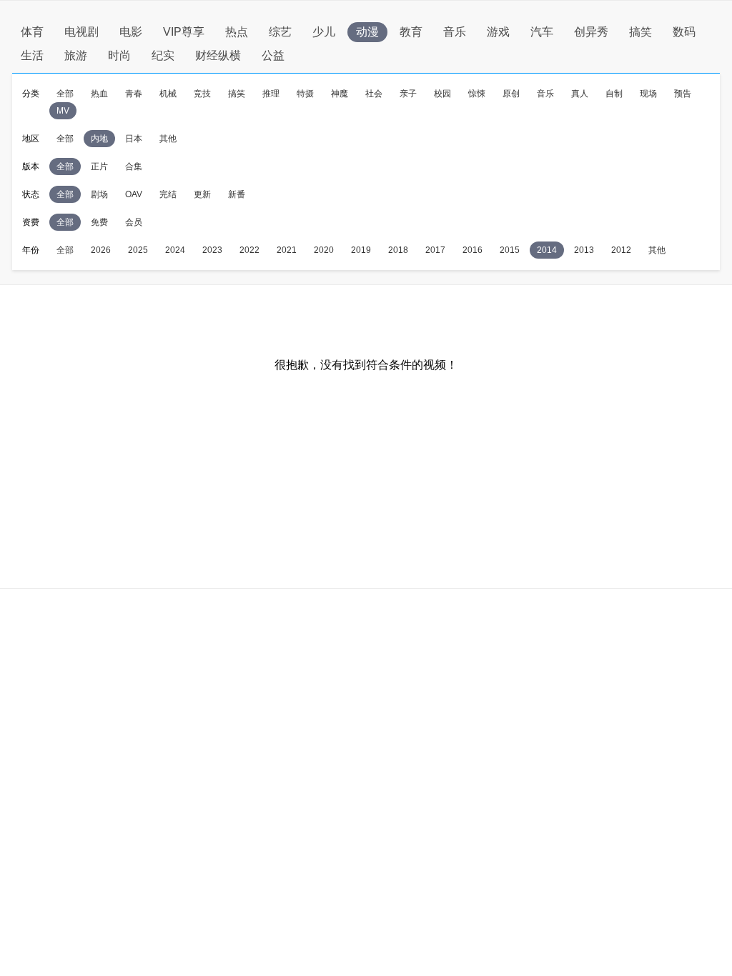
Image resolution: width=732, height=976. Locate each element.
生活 (32, 55)
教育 (411, 32)
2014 (547, 250)
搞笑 (640, 32)
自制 (614, 94)
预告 (682, 94)
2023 (212, 250)
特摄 (305, 94)
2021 (287, 250)
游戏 (498, 32)
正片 (99, 166)
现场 (648, 94)
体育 (32, 32)
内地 (99, 139)
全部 (65, 94)
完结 (168, 194)
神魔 (339, 94)
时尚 (119, 55)
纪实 (163, 55)
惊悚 (476, 94)
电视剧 (81, 32)
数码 (684, 32)
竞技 (202, 94)
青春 (133, 94)
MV (62, 111)
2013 (584, 250)
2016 (473, 250)
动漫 (367, 32)
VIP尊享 (183, 32)
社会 (373, 94)
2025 (138, 250)
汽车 (541, 32)
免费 (99, 222)
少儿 (323, 32)
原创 (511, 94)
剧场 (99, 194)
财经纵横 (218, 55)
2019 (361, 250)
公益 (273, 55)
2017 (435, 250)
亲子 (408, 94)
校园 (442, 94)
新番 (236, 194)
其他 (168, 139)
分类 (30, 94)
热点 (236, 32)
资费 (30, 222)
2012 (621, 250)
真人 (579, 94)
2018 (398, 250)
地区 (30, 139)
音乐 (454, 32)
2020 (324, 250)
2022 (249, 250)
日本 (133, 139)
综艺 (280, 32)
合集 (133, 166)
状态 (30, 194)
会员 (133, 222)
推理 (271, 94)
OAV (133, 194)
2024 (175, 250)
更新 (202, 194)
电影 (130, 32)
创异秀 (591, 32)
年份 (30, 250)
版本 (30, 166)
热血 (99, 94)
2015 (510, 250)
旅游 (75, 55)
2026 (101, 250)
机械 (168, 94)
